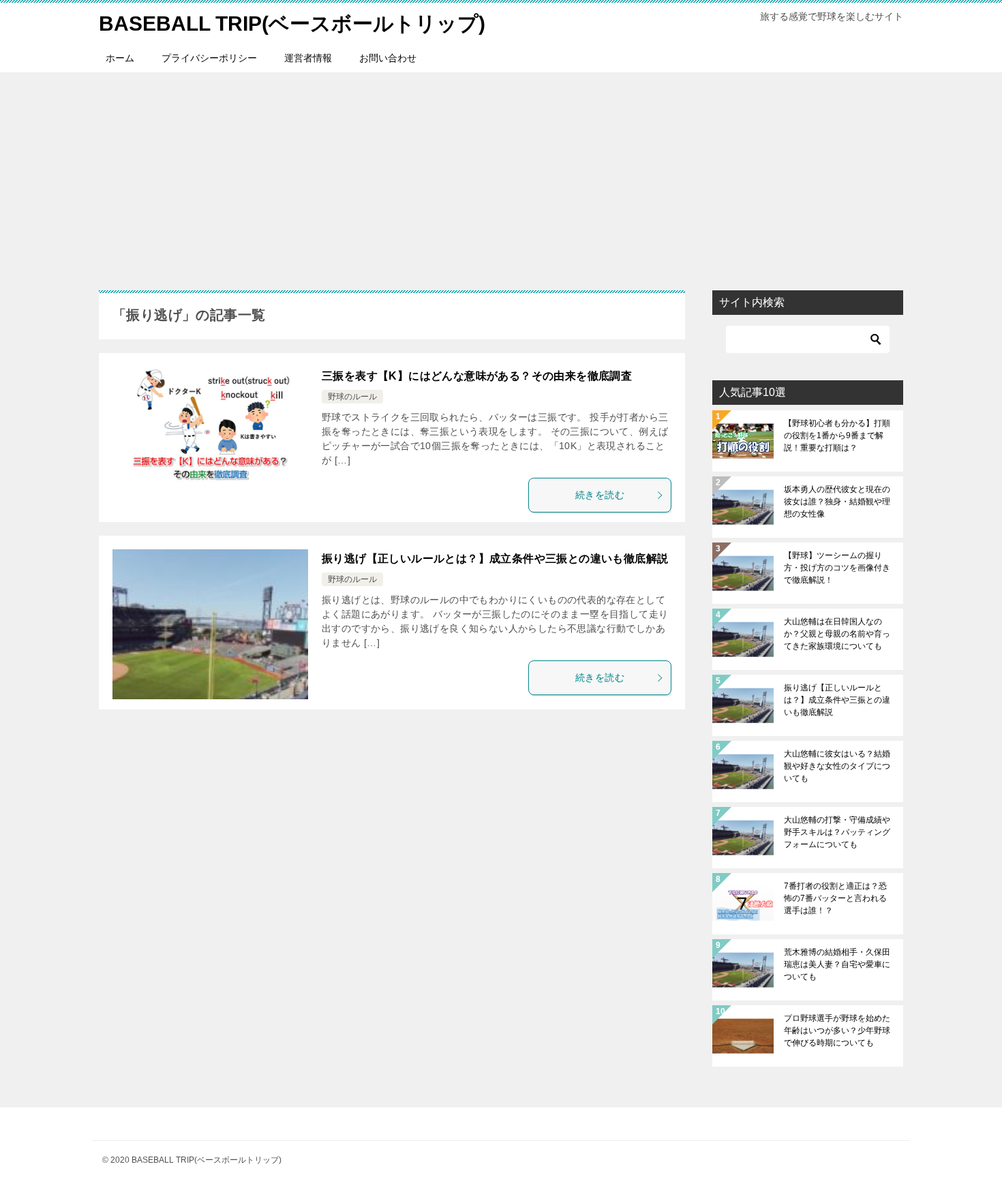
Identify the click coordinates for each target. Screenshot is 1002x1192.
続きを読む (599, 494)
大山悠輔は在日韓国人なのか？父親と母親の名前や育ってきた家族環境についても (837, 634)
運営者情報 (308, 57)
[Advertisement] (501, 174)
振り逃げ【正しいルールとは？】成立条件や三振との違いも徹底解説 (495, 558)
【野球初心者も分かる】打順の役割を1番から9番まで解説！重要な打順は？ (837, 435)
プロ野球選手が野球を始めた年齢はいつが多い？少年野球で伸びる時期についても (837, 1030)
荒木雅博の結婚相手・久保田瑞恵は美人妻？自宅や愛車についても (837, 964)
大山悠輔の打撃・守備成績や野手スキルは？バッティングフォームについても (837, 832)
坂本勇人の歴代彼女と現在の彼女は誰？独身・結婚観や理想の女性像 (837, 502)
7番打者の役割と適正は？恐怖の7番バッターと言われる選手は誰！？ (835, 898)
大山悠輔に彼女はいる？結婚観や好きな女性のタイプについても (837, 766)
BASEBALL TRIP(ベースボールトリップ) (292, 23)
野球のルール (352, 396)
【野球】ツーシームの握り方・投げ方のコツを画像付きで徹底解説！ (837, 568)
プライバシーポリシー (209, 57)
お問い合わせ (387, 57)
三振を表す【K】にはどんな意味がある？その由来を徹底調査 (477, 376)
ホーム (120, 57)
